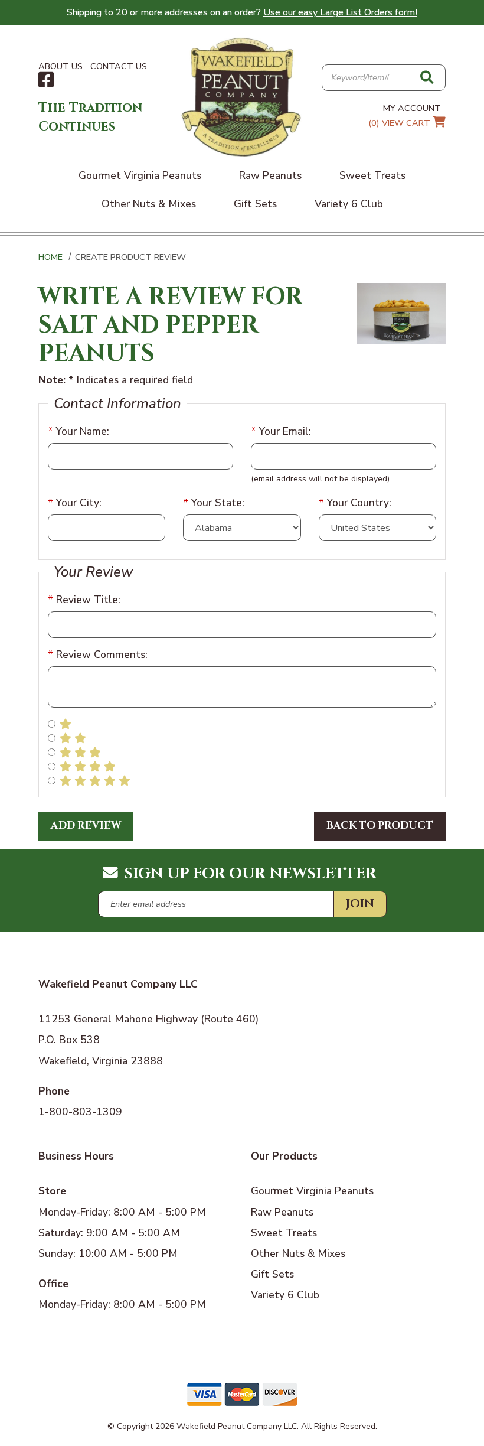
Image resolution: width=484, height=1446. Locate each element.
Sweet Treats (284, 1233)
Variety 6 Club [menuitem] (349, 204)
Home (50, 257)
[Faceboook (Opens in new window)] (46, 80)
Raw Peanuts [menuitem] (270, 175)
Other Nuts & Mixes (298, 1253)
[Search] (427, 78)
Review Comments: (98, 654)
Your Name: (78, 431)
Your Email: (281, 431)
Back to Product (379, 826)
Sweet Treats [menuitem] (372, 175)
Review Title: (84, 599)
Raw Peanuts (282, 1212)
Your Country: (355, 503)
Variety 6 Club (285, 1295)
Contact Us (118, 66)
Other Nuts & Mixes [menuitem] (149, 204)
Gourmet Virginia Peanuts (312, 1191)
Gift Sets (272, 1274)
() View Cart (400, 123)
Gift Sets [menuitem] (255, 204)
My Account (412, 108)
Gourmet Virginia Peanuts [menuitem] (140, 175)
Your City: (75, 503)
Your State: (213, 503)
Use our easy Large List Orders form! (340, 12)
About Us (60, 66)
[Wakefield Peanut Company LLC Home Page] (242, 96)
